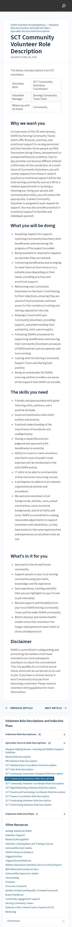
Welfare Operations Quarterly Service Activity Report (33, 865)
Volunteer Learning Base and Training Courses (29, 844)
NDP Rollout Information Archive (21, 869)
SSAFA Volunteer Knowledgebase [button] (13, 3)
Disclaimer (21, 641)
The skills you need (29, 392)
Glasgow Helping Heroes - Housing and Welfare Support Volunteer (34, 751)
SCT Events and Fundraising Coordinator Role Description (35, 792)
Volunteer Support (15, 835)
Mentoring (10, 912)
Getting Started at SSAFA (18, 831)
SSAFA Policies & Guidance (19, 852)
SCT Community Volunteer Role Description (32, 44)
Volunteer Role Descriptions (23, 734)
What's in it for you (29, 556)
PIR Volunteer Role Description (21, 761)
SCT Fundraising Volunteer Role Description (28, 800)
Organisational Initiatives (18, 861)
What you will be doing (33, 225)
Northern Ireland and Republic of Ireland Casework (31, 890)
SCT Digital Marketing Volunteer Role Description (30, 788)
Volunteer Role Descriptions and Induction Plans (35, 26)
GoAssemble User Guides (18, 848)
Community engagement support (22, 899)
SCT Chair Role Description (19, 769)
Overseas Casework (16, 886)
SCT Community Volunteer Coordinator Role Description (34, 783)
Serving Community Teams (19, 903)
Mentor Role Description (18, 757)
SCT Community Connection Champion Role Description (34, 774)
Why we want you (28, 123)
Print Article (14, 921)
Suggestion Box (13, 856)
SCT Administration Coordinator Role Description (30, 765)
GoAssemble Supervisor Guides (22, 873)
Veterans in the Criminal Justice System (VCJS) (29, 907)
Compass (10, 882)
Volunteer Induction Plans (21, 814)
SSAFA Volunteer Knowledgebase (28, 25)
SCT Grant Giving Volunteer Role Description (28, 805)
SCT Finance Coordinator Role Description (27, 796)
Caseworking (12, 878)
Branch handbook (14, 895)
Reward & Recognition (17, 839)
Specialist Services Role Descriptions (30, 31)
